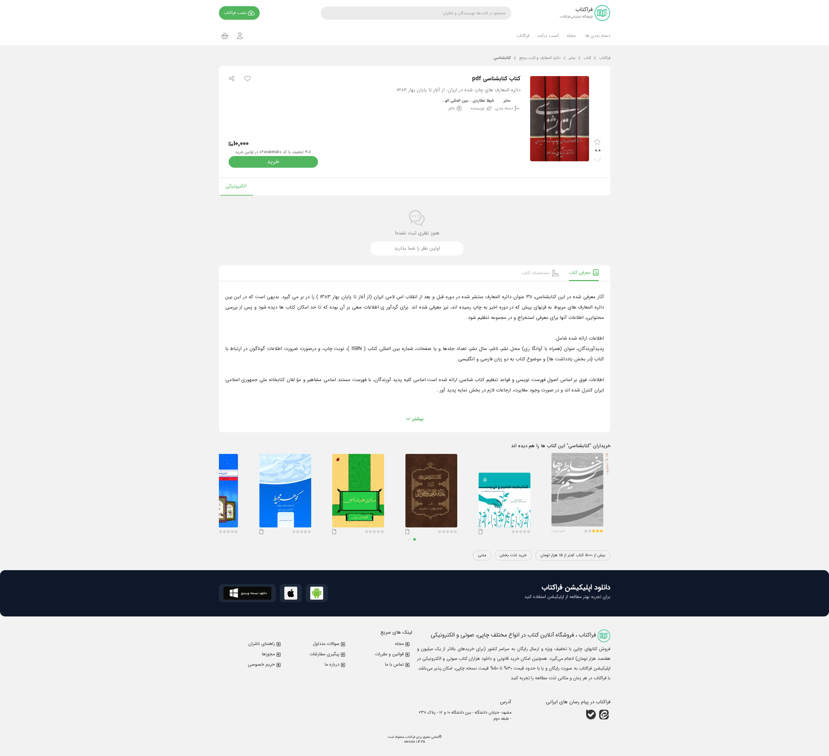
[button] (597, 35)
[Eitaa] (604, 714)
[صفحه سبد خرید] (225, 35)
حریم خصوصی (261, 664)
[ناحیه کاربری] (240, 36)
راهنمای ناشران (261, 643)
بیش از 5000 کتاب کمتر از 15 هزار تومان (572, 555)
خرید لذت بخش (513, 555)
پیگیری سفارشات (324, 654)
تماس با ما (394, 664)
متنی (482, 555)
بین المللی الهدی (455, 101)
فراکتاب (409, 737)
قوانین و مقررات (389, 654)
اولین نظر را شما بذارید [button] (417, 248)
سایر (507, 101)
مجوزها (268, 654)
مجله (399, 643)
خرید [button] (273, 161)
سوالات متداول (326, 643)
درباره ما (332, 664)
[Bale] (591, 714)
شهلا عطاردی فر (481, 101)
